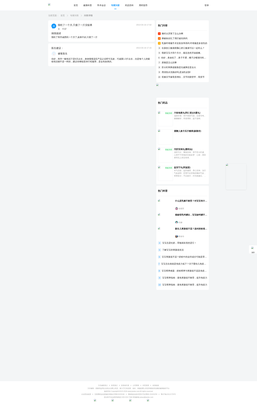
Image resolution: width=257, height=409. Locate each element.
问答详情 (88, 15)
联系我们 (114, 385)
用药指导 (143, 5)
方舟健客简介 (103, 385)
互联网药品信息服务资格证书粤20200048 (109, 394)
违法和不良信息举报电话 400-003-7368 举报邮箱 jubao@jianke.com (128, 397)
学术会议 (101, 5)
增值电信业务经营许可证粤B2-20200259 (142, 394)
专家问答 (115, 5)
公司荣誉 (136, 385)
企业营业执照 (86, 394)
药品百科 (129, 5)
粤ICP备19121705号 (168, 394)
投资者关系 (125, 385)
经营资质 (146, 385)
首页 (76, 5)
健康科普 (87, 5)
